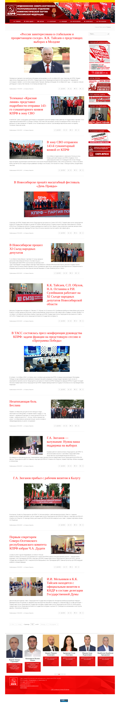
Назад (19, 624)
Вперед (43, 624)
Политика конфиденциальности (29, 686)
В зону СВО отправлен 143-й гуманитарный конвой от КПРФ (62, 145)
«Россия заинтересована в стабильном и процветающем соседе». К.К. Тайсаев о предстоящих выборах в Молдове (47, 37)
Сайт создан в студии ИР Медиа (60, 689)
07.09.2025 (19, 233)
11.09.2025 (19, 89)
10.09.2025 (19, 130)
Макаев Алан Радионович (87, 654)
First (13, 624)
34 (66, 425)
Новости (31, 89)
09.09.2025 (19, 170)
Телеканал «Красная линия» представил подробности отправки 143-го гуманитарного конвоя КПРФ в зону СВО (27, 105)
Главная (97, 27)
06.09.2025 (19, 273)
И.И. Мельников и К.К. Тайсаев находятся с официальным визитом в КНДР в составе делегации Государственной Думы (65, 586)
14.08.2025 (19, 613)
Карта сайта (23, 687)
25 (66, 130)
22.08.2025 (19, 567)
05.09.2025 (19, 321)
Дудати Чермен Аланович (51, 654)
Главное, (27, 89)
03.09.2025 (19, 426)
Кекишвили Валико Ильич (32, 659)
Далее (63, 88)
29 (66, 273)
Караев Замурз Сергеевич (14, 660)
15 (70, 466)
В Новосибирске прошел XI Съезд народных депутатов (26, 248)
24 (70, 88)
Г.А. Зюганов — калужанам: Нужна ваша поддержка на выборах (63, 441)
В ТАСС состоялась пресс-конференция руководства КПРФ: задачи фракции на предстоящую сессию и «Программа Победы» (47, 336)
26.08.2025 (19, 466)
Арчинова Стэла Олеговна (69, 654)
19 (70, 389)
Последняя (52, 624)
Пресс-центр (103, 27)
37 (66, 567)
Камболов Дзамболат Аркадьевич (105, 654)
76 (70, 170)
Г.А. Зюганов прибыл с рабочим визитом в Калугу (46, 478)
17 (70, 525)
